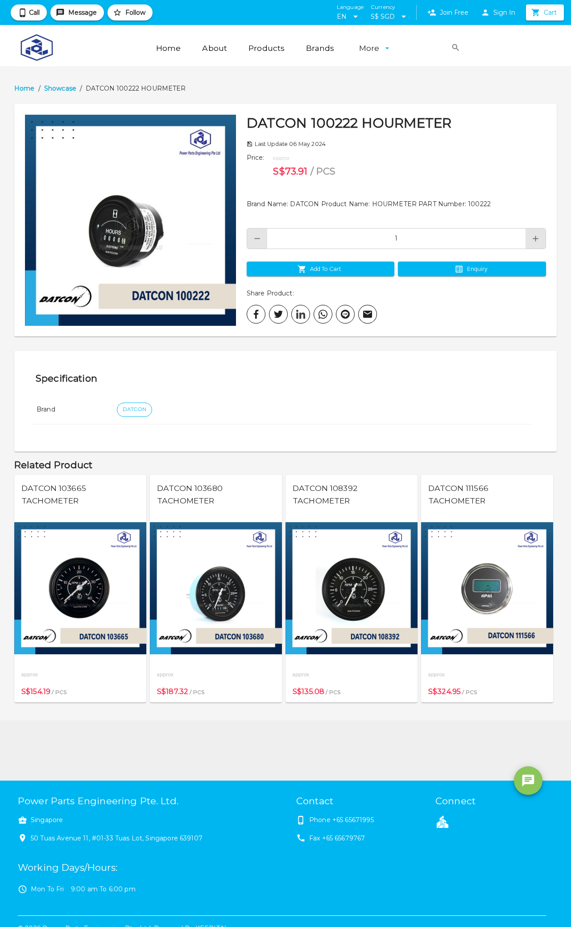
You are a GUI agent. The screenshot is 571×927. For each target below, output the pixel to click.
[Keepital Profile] (442, 821)
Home (24, 88)
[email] (367, 314)
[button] (130, 220)
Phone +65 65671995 (341, 820)
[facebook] (256, 314)
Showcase (60, 88)
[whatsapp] (323, 314)
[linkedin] (300, 314)
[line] (345, 314)
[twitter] (278, 314)
